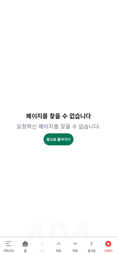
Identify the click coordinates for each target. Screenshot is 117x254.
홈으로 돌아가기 (58, 139)
